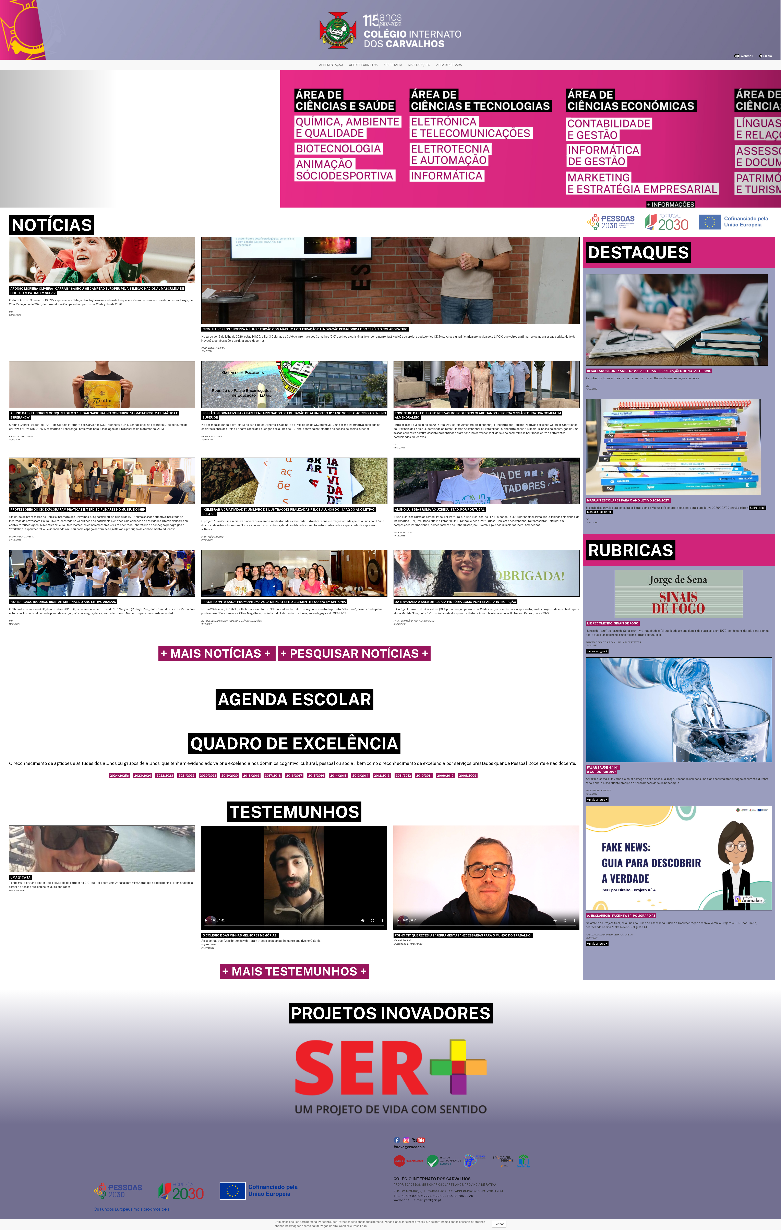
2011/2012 (403, 775)
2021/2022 (186, 775)
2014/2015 (338, 775)
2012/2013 (382, 775)
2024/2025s (119, 775)
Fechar (499, 1224)
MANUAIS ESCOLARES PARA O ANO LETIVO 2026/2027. (628, 500)
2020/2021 (208, 775)
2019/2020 (229, 775)
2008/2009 (467, 775)
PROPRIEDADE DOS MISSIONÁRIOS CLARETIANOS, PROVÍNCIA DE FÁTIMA (445, 1184)
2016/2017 (294, 775)
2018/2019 (251, 775)
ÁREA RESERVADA (449, 64)
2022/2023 (165, 775)
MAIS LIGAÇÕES (419, 64)
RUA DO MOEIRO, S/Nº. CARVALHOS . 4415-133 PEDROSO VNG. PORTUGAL (449, 1191)
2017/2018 (273, 775)
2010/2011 (424, 775)
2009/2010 (445, 775)
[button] (58, 139)
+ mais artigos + (597, 651)
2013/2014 (360, 775)
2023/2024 (142, 775)
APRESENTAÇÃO (331, 64)
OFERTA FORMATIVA (363, 64)
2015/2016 (316, 775)
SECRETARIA (393, 64)
